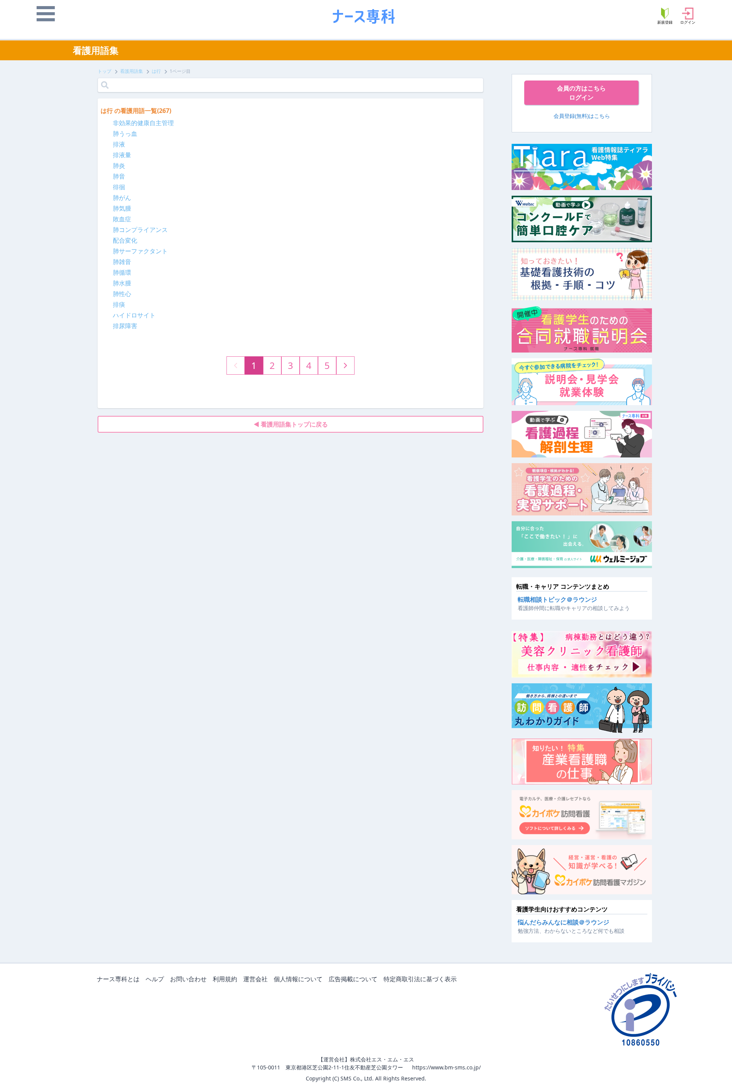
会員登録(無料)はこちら (582, 115)
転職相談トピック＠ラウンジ (557, 599)
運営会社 (255, 979)
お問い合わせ (188, 979)
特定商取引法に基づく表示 (420, 979)
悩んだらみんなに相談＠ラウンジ (563, 922)
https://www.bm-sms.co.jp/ (446, 1067)
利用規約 (225, 979)
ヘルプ (155, 979)
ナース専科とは (118, 979)
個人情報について (298, 979)
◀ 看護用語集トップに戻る (291, 424)
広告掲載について (353, 979)
